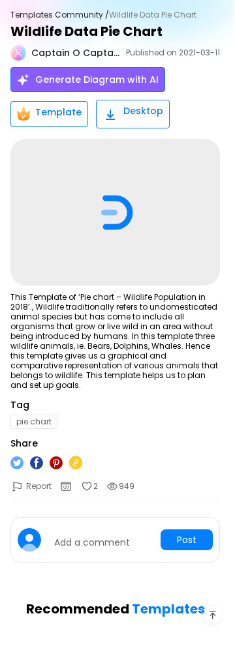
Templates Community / (59, 15)
